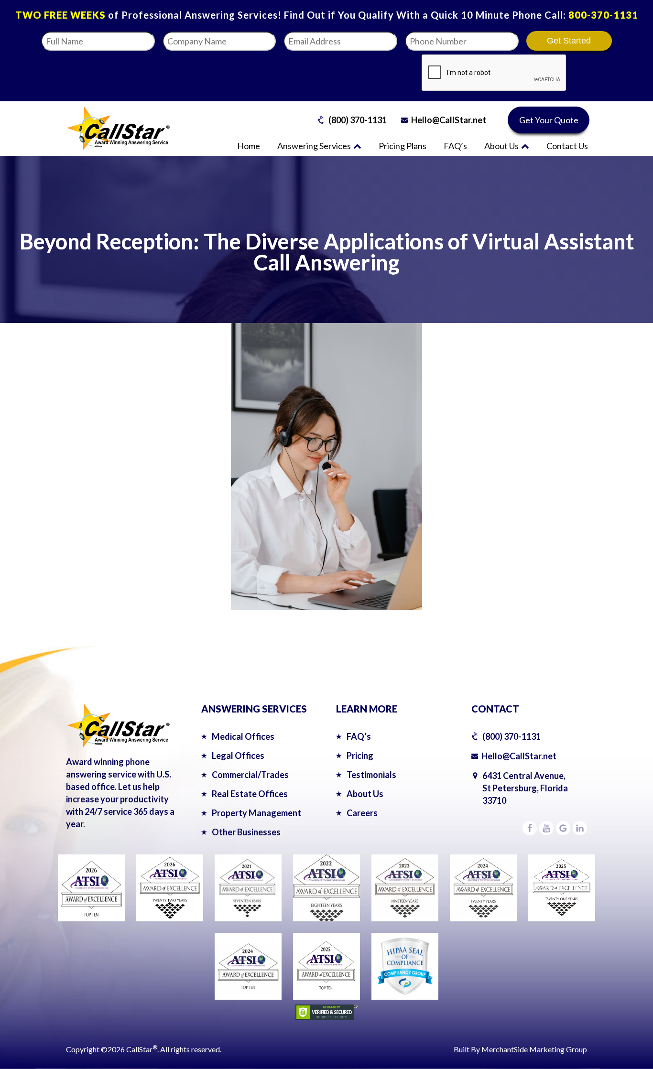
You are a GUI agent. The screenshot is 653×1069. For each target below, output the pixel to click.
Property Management (256, 813)
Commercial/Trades (250, 774)
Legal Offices (238, 755)
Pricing (360, 755)
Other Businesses (246, 832)
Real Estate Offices (250, 793)
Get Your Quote (548, 120)
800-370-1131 (603, 15)
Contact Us (567, 145)
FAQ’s (455, 145)
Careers (362, 813)
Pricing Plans (402, 145)
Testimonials (371, 774)
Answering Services (314, 145)
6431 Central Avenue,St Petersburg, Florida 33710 (525, 788)
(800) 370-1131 (357, 120)
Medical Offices (243, 736)
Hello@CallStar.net (448, 120)
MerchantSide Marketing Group (534, 1049)
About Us (501, 145)
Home (248, 145)
